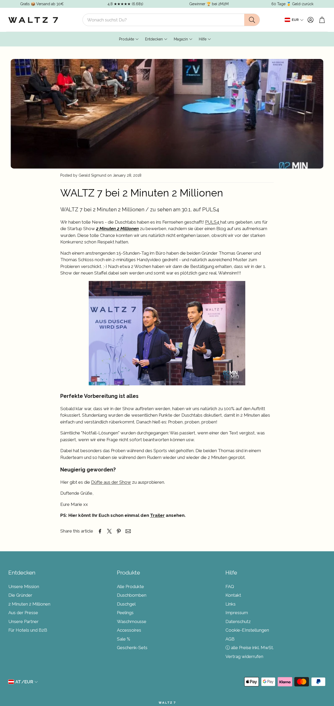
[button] (171, 20)
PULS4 (212, 222)
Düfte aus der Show (111, 482)
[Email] (128, 531)
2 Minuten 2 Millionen (117, 228)
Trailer (157, 515)
